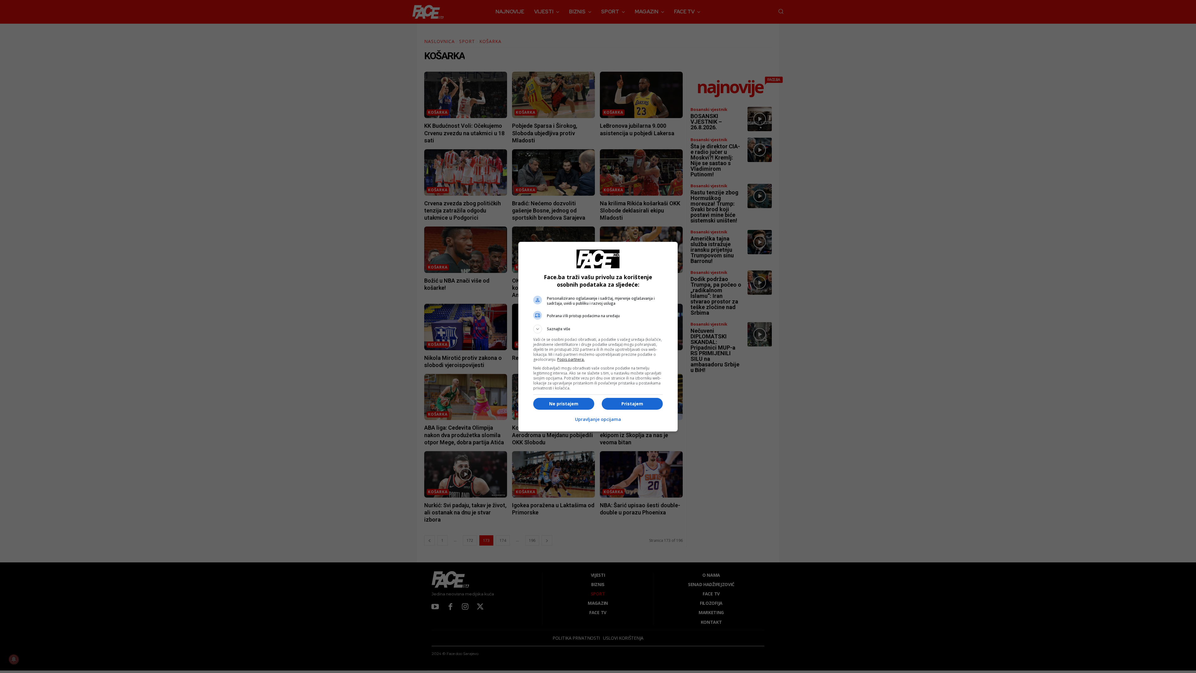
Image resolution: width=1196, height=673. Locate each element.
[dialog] (598, 337)
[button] (598, 329)
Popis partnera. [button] (571, 359)
